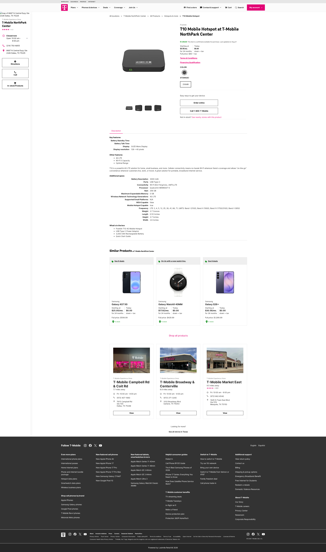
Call (15, 73)
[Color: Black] (184, 72)
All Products (155, 16)
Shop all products (178, 335)
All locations (114, 16)
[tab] (116, 130)
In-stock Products (15, 84)
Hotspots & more (171, 16)
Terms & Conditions (188, 58)
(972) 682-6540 (217, 396)
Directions (15, 62)
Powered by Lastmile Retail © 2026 (163, 548)
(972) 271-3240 (170, 398)
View (131, 413)
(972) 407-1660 (123, 398)
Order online (199, 103)
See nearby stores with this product (206, 117)
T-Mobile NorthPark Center (135, 16)
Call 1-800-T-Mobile (199, 111)
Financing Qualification (190, 62)
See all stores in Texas (178, 432)
